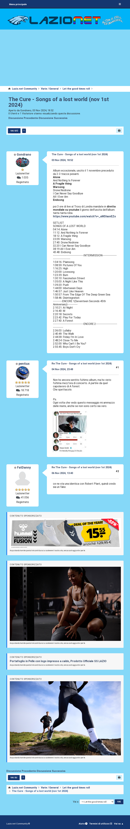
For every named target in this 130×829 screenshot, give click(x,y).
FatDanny (24, 467)
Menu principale (18, 4)
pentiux (24, 364)
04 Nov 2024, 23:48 (62, 369)
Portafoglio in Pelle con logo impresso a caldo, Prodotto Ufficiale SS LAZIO (58, 661)
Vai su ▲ (119, 823)
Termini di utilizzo (99, 823)
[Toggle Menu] (120, 4)
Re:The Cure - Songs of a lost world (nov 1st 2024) (82, 363)
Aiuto (82, 823)
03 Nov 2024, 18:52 (62, 160)
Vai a (75, 801)
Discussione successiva (53, 118)
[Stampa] (119, 130)
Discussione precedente (23, 118)
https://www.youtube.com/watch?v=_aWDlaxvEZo (84, 216)
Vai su (13, 777)
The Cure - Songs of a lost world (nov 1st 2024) (58, 102)
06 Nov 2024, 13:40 (62, 473)
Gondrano (24, 154)
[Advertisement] (65, 60)
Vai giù (14, 131)
